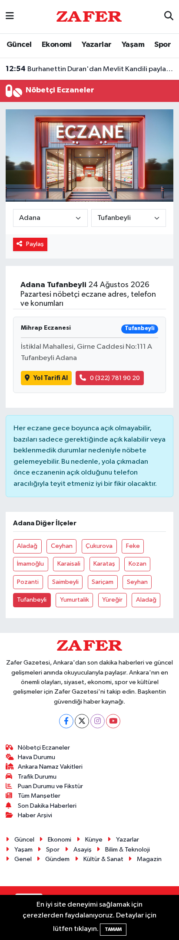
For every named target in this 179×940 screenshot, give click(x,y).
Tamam (113, 929)
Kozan (137, 563)
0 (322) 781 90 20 (115, 378)
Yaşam (133, 45)
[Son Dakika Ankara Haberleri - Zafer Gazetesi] (89, 16)
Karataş (104, 563)
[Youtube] (113, 721)
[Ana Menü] (10, 16)
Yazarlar (96, 45)
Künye (94, 839)
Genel (23, 859)
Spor (162, 45)
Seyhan (137, 582)
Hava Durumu (36, 757)
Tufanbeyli (31, 599)
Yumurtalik (74, 599)
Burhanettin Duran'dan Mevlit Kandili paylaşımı (90, 69)
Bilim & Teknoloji (127, 849)
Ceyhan (62, 546)
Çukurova (99, 546)
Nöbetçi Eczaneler (44, 747)
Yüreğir (112, 599)
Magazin (149, 859)
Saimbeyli (65, 582)
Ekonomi (57, 45)
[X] (82, 721)
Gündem (57, 859)
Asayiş (82, 849)
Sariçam (102, 582)
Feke (133, 546)
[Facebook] (66, 721)
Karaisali (68, 563)
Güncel (19, 45)
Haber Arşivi (35, 815)
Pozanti (28, 582)
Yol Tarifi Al (50, 378)
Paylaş (35, 244)
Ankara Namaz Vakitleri (50, 766)
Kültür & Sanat (103, 859)
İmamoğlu (30, 563)
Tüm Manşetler (39, 796)
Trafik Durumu (37, 776)
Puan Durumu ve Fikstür (50, 786)
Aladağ (27, 546)
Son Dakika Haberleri (47, 805)
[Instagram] (97, 721)
